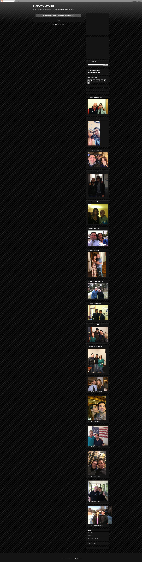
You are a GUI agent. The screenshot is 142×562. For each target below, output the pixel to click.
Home (58, 20)
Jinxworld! (90, 535)
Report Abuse (92, 543)
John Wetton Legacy (93, 538)
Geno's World (43, 6)
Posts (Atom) (61, 24)
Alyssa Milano (91, 532)
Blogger (79, 558)
